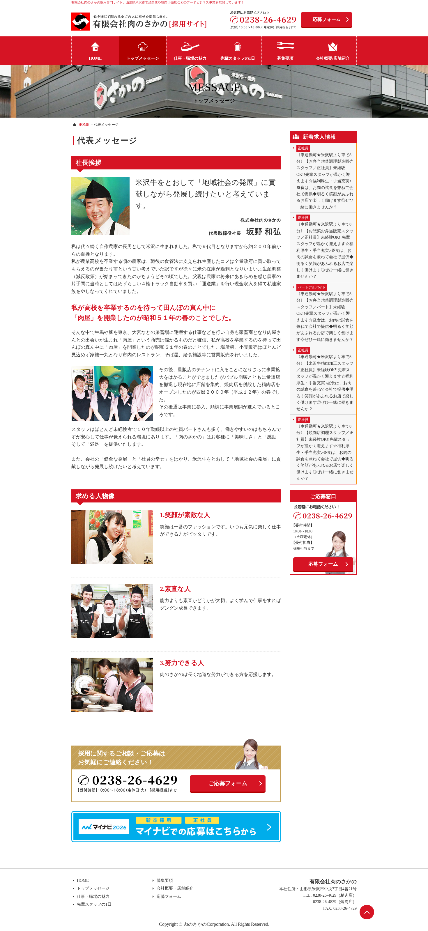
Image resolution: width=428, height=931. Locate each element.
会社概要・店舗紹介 (175, 888)
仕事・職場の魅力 (190, 58)
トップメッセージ (142, 58)
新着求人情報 (319, 137)
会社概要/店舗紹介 (333, 58)
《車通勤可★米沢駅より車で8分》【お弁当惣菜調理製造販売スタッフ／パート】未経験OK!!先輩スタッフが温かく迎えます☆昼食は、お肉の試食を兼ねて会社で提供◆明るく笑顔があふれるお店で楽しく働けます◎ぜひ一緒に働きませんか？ (324, 313)
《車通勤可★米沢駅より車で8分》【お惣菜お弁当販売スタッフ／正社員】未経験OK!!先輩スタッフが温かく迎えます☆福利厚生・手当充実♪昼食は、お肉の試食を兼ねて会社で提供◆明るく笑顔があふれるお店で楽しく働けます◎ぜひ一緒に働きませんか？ (324, 247)
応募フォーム (327, 19)
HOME (95, 58)
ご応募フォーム (227, 783)
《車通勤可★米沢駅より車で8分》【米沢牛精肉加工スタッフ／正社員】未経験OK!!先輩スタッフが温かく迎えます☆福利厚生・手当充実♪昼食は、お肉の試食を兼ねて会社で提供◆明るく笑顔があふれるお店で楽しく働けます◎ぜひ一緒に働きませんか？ (324, 379)
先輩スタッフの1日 (237, 58)
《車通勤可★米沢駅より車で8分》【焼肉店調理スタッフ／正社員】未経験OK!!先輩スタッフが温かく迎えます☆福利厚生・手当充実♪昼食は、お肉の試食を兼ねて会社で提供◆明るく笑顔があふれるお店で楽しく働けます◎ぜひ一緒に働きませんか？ (324, 449)
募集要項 (285, 58)
